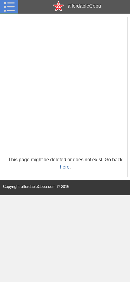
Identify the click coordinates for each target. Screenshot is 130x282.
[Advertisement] (65, 86)
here (65, 166)
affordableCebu (84, 5)
